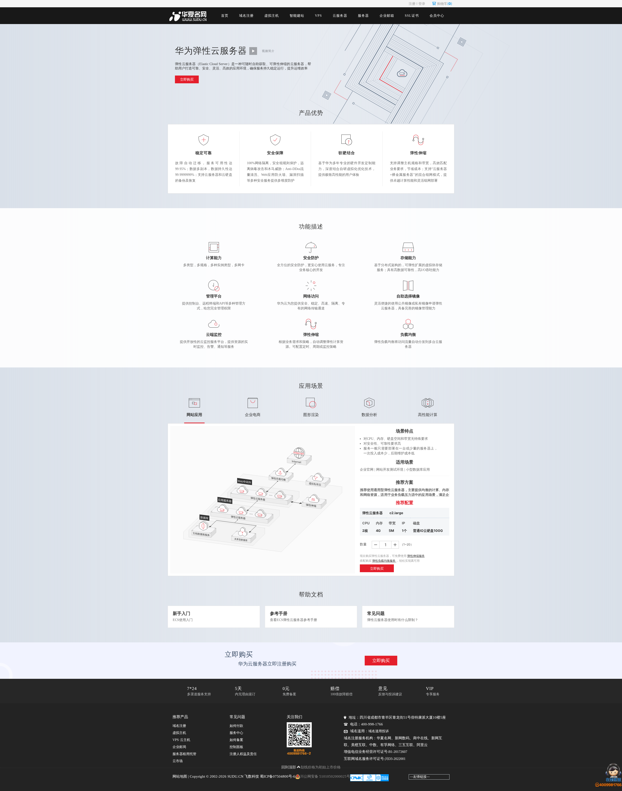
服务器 (363, 15)
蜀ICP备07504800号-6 (277, 776)
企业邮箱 (387, 15)
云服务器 (340, 15)
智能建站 (297, 15)
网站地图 (180, 776)
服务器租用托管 (184, 754)
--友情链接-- (420, 776)
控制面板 (236, 747)
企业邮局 (179, 747)
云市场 (178, 761)
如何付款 (236, 726)
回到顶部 (289, 767)
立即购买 (187, 79)
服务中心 (236, 733)
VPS (318, 15)
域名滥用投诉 (378, 731)
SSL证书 (412, 15)
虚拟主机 (271, 15)
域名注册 (246, 15)
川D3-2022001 (395, 759)
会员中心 (437, 15)
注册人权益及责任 (243, 754)
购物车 (444, 3)
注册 (412, 3)
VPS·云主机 (181, 740)
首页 (224, 15)
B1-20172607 (398, 752)
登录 (421, 3)
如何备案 (236, 740)
